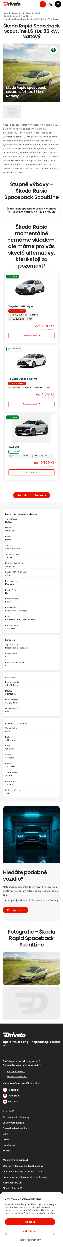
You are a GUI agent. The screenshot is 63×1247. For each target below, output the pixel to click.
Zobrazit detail (30, 335)
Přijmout (30, 1221)
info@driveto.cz (16, 1071)
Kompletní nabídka (30, 495)
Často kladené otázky (15, 1128)
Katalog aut (9, 1145)
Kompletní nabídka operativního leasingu (25, 1177)
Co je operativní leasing (16, 1117)
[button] (58, 4)
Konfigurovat (16, 910)
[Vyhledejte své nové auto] (42, 4)
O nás (6, 1139)
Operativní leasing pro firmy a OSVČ (23, 1171)
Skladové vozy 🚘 (12, 1188)
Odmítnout (30, 1231)
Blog (5, 1133)
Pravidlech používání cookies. (39, 1213)
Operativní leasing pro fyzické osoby (23, 1165)
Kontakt (7, 1150)
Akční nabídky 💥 (12, 1182)
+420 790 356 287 (17, 1076)
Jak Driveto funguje (13, 1122)
